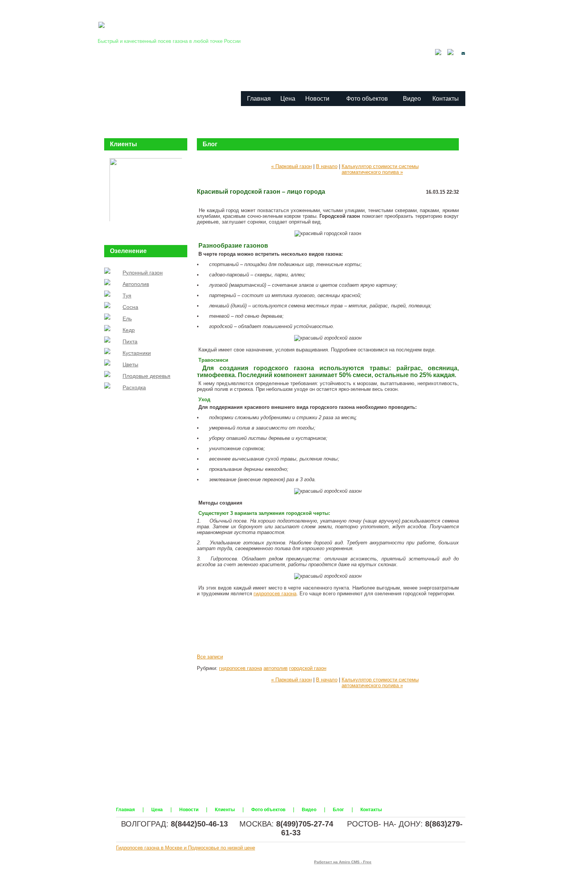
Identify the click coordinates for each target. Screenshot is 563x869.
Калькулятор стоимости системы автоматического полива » (380, 169)
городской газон (307, 668)
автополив (275, 668)
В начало (326, 166)
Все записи (210, 657)
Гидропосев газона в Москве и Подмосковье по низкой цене (185, 848)
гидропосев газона (275, 593)
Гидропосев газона (167, 31)
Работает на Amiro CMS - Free (343, 862)
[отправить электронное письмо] (460, 53)
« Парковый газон (291, 166)
